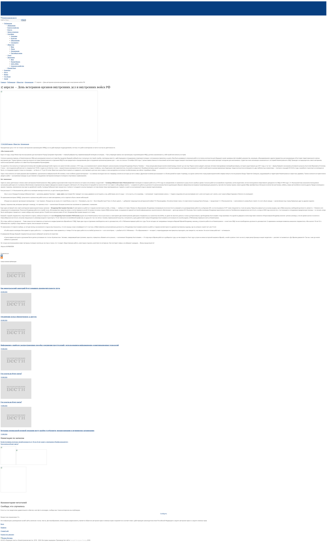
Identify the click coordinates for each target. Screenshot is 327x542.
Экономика (11, 57)
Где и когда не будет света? (11, 374)
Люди (13, 49)
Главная (3, 82)
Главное (10, 144)
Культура (14, 38)
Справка (6, 2)
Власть (9, 30)
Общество (10, 45)
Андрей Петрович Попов (78, 540)
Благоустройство (13, 28)
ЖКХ (12, 59)
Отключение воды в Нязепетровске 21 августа (19, 317)
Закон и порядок (12, 32)
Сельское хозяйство (17, 66)
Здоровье (14, 36)
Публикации (8, 23)
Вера (12, 47)
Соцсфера (10, 34)
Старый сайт (5, 531)
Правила (3, 527)
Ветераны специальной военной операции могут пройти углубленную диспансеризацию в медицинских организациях (47, 430)
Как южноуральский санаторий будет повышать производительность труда (30, 288)
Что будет (7, 76)
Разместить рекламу (7, 534)
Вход (2, 524)
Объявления (11, 25)
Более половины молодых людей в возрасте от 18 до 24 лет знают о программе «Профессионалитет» (34, 442)
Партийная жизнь (16, 53)
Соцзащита (14, 42)
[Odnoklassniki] (163, 258)
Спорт (9, 55)
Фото (6, 72)
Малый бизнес (15, 62)
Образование (15, 40)
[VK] (163, 256)
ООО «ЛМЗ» (15, 64)
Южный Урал (11, 68)
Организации (15, 51)
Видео (6, 74)
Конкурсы (7, 70)
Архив (6, 79)
